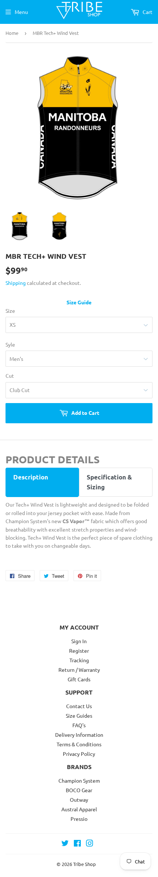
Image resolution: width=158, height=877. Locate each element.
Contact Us (79, 706)
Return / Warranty (79, 669)
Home (12, 33)
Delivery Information (79, 734)
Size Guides (79, 715)
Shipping (16, 282)
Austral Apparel (79, 809)
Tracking (79, 660)
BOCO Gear (79, 790)
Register (79, 650)
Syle (10, 344)
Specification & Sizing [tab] (109, 482)
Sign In (79, 641)
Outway (79, 799)
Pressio (79, 818)
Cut (10, 375)
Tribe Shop (84, 864)
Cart (146, 11)
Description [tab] (30, 477)
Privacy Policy (79, 753)
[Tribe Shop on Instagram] (89, 844)
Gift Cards (79, 679)
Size (10, 310)
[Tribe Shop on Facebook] (77, 844)
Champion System (79, 780)
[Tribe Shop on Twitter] (65, 844)
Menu (21, 11)
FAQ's (79, 725)
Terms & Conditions (79, 744)
